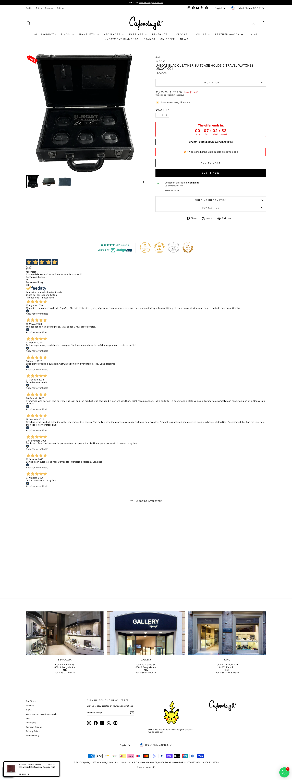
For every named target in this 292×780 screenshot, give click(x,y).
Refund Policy (32, 735)
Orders (38, 8)
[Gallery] (146, 633)
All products (45, 34)
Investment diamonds (121, 39)
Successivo (48, 297)
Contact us (211, 207)
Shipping (159, 95)
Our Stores (31, 701)
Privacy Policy (33, 731)
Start (157, 57)
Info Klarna (31, 722)
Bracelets (87, 34)
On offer (167, 39)
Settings (60, 8)
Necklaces (113, 34)
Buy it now (211, 172)
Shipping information (211, 200)
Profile (29, 8)
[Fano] (227, 633)
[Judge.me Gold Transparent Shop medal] (145, 247)
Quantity (162, 110)
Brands (149, 39)
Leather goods (227, 34)
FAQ (28, 718)
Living (253, 34)
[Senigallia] (65, 633)
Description (211, 82)
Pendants (160, 34)
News (184, 39)
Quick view (54, 565)
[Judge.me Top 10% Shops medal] (187, 247)
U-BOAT (160, 61)
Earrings (137, 34)
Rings (66, 34)
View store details (172, 191)
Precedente (33, 297)
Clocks (182, 34)
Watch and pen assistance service (42, 714)
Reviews (49, 8)
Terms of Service (34, 727)
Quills (202, 34)
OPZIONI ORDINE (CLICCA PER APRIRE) (211, 142)
